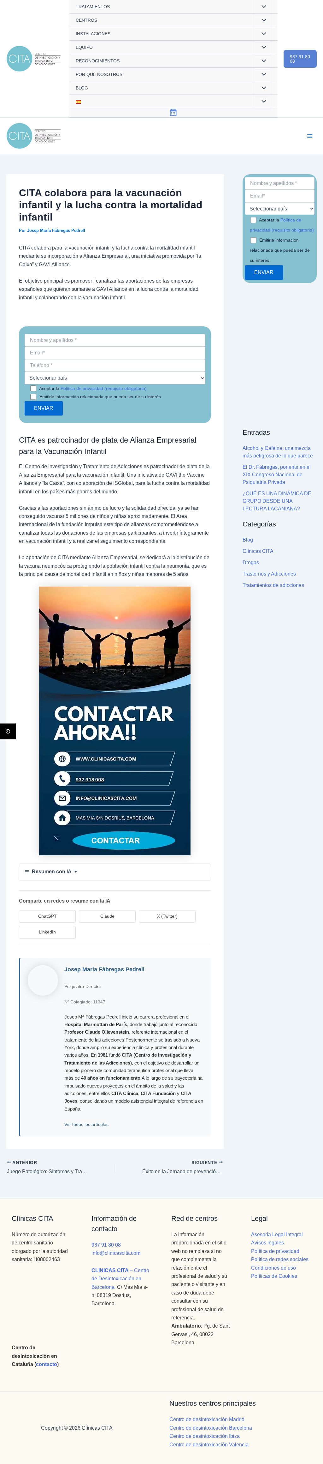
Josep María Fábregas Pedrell (104, 969)
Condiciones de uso (273, 1268)
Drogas (251, 562)
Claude (107, 916)
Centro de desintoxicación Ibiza (204, 1436)
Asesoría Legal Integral (277, 1234)
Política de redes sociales (279, 1259)
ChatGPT (47, 916)
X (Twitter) (167, 916)
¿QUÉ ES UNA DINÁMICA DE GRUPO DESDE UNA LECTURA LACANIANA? (277, 501)
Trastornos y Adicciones (269, 574)
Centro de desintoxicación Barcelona (210, 1428)
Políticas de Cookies (274, 1276)
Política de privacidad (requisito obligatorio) (104, 388)
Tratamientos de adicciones (273, 585)
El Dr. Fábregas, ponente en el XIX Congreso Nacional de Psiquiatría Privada (277, 474)
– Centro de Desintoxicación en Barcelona (120, 1279)
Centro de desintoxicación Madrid (206, 1419)
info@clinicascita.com (115, 1253)
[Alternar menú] (262, 20)
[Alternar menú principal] (310, 136)
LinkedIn (47, 931)
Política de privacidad (275, 1251)
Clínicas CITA (258, 551)
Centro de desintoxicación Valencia (209, 1444)
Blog (248, 540)
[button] (300, 59)
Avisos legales (267, 1242)
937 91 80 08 (106, 1245)
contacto (46, 1364)
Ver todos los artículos (86, 1124)
